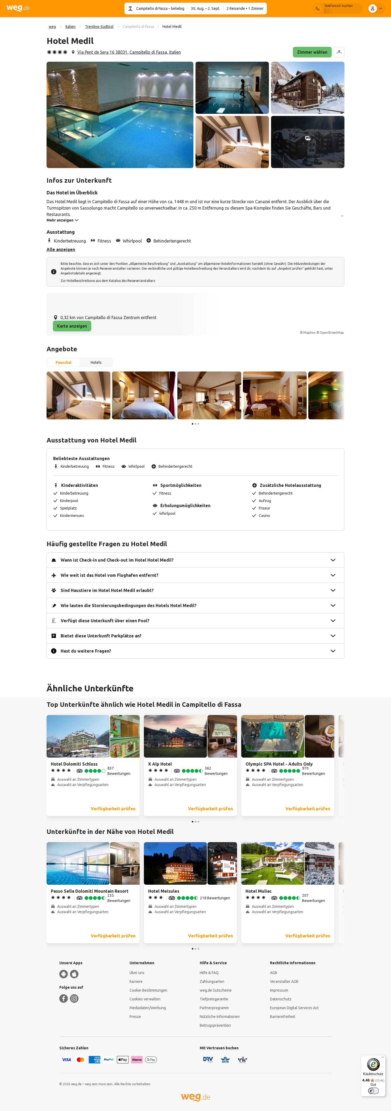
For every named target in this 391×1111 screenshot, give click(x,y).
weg (52, 26)
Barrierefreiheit (282, 1016)
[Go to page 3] (198, 424)
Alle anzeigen (61, 249)
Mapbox (309, 332)
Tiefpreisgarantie (214, 999)
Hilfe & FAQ (209, 973)
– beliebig (176, 8)
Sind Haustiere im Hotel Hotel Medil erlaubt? (107, 590)
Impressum (279, 990)
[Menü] (382, 1058)
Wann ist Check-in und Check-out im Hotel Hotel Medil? (117, 560)
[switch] (373, 1091)
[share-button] (339, 52)
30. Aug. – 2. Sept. (205, 8)
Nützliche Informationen (220, 1016)
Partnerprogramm (214, 1008)
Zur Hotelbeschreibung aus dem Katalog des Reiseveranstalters (108, 280)
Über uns (137, 973)
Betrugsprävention (215, 1025)
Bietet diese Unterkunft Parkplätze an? (101, 635)
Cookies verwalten (145, 999)
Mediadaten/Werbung (148, 1008)
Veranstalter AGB (284, 981)
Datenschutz (281, 999)
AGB (273, 973)
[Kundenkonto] (376, 8)
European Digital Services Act (294, 1008)
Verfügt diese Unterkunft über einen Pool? (105, 620)
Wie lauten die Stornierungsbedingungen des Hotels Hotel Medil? (129, 605)
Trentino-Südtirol (99, 26)
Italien (70, 26)
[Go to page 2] (195, 424)
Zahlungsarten (212, 981)
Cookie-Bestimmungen (148, 990)
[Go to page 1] (192, 424)
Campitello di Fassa (152, 8)
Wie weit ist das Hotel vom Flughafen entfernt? (110, 575)
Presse (135, 1016)
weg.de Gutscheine (216, 990)
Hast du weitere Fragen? (86, 651)
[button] (120, 115)
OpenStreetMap (332, 332)
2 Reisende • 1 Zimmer (245, 8)
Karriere (136, 981)
